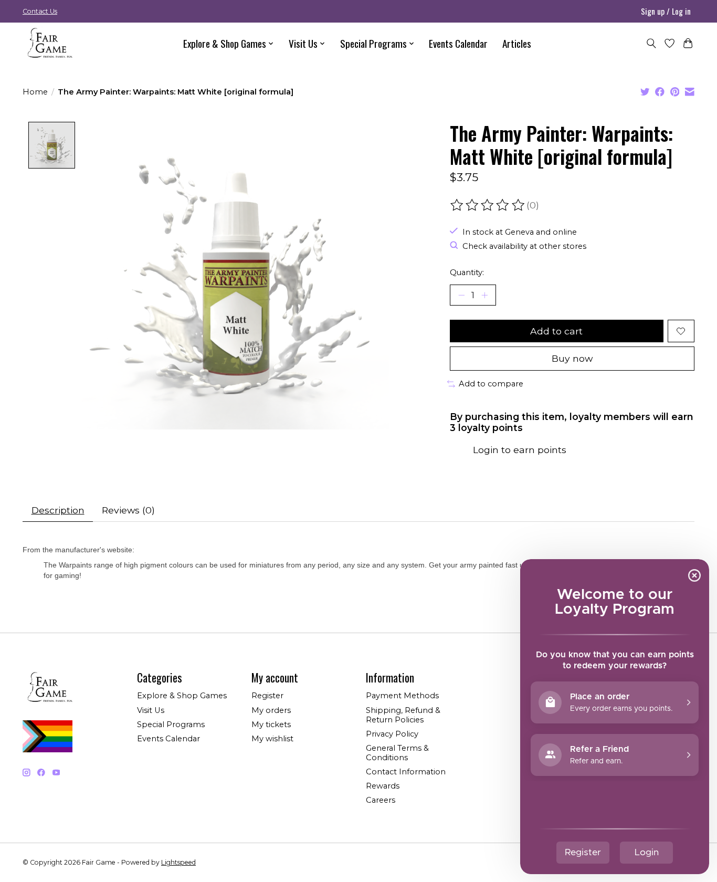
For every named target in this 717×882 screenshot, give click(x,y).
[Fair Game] (49, 43)
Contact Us (40, 11)
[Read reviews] (488, 205)
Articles (516, 43)
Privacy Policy (392, 734)
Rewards (382, 786)
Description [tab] (58, 510)
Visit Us (150, 710)
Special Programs (171, 724)
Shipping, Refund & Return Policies (403, 715)
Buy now (572, 358)
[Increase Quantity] (484, 295)
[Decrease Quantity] (461, 295)
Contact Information (406, 771)
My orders (271, 710)
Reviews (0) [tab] (128, 510)
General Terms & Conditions (397, 752)
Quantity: (467, 272)
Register (267, 695)
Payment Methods (402, 695)
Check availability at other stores (524, 246)
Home (35, 92)
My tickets (271, 724)
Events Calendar (458, 43)
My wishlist (272, 738)
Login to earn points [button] (519, 449)
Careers (380, 800)
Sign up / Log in (666, 11)
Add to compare (491, 383)
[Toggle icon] (651, 43)
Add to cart (556, 331)
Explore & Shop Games (182, 695)
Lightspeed (178, 862)
